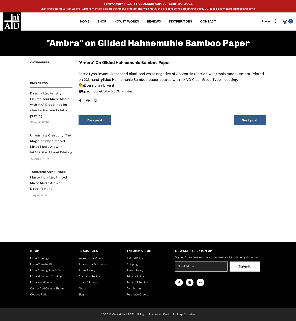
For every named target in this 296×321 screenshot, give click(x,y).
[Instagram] (190, 282)
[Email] (95, 100)
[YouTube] (200, 282)
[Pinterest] (88, 100)
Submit (245, 266)
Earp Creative (186, 314)
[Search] (276, 21)
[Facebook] (80, 100)
